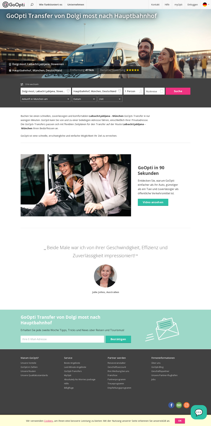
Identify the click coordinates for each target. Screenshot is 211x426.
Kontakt (155, 4)
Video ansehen (153, 202)
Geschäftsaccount (117, 367)
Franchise (112, 375)
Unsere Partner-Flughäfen (164, 375)
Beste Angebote (72, 362)
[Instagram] (186, 405)
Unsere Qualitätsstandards (34, 375)
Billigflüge (69, 387)
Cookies (48, 420)
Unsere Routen (28, 371)
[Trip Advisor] (179, 405)
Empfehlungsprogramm (119, 387)
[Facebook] (171, 405)
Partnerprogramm (117, 379)
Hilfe (167, 4)
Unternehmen (75, 4)
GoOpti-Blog (157, 367)
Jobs (153, 379)
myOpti (178, 4)
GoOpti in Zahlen (29, 367)
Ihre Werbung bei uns (118, 371)
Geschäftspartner (160, 371)
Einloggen (192, 4)
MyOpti (67, 375)
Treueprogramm (116, 383)
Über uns (156, 362)
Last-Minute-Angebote (75, 367)
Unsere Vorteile (28, 362)
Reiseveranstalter (117, 362)
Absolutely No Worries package (79, 379)
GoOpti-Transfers (73, 371)
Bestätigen (118, 339)
